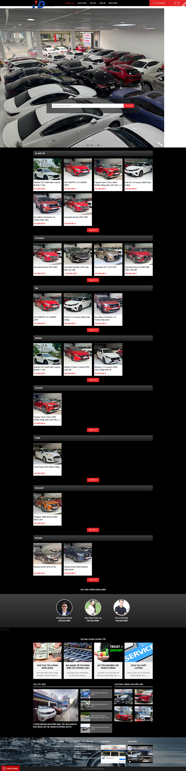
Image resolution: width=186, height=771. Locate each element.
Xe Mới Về (40, 153)
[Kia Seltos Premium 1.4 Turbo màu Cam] (47, 204)
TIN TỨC (93, 3)
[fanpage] (113, 754)
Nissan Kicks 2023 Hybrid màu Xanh (76, 568)
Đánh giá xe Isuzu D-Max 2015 (100, 728)
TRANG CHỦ (70, 3)
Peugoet (39, 488)
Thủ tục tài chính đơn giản (47, 666)
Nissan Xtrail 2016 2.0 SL (45, 566)
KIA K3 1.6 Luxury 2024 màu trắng (138, 183)
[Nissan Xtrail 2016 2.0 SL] (47, 553)
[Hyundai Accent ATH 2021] (78, 204)
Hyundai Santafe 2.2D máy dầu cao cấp (76, 268)
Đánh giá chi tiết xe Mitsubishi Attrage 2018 (99, 717)
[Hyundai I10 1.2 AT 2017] (108, 254)
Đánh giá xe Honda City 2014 (99, 694)
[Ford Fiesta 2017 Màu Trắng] (47, 454)
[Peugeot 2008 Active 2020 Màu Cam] (47, 504)
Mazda (38, 338)
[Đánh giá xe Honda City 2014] (85, 694)
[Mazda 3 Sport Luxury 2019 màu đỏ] (78, 354)
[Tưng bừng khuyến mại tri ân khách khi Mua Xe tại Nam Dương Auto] (55, 705)
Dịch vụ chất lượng (138, 666)
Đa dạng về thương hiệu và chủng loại (78, 666)
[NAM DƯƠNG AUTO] (40, 6)
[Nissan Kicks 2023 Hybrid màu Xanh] (78, 553)
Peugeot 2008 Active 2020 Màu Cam (45, 518)
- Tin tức (36, 752)
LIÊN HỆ (102, 3)
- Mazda (56, 755)
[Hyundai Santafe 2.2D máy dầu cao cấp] (78, 254)
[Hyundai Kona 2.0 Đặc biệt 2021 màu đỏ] (139, 254)
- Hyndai (56, 746)
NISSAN (38, 538)
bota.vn (101, 769)
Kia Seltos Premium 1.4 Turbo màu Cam (44, 218)
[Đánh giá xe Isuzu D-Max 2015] (85, 728)
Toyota (39, 388)
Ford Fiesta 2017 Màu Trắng (46, 467)
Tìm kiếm (129, 106)
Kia (36, 288)
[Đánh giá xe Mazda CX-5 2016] (85, 705)
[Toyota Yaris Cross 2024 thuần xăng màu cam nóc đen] (108, 169)
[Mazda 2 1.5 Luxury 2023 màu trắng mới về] (108, 354)
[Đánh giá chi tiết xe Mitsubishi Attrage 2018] (85, 717)
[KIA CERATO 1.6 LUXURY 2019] (78, 169)
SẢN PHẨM (113, 3)
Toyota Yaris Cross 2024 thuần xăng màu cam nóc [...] (108, 183)
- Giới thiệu (37, 746)
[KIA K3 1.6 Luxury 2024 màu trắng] (139, 169)
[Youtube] (140, 754)
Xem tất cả (93, 230)
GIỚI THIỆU (82, 3)
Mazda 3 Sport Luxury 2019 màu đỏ (76, 368)
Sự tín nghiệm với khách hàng (108, 666)
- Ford (55, 758)
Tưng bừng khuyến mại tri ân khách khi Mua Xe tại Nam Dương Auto (55, 725)
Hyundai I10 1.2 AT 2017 (106, 267)
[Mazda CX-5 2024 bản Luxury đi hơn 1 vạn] (47, 169)
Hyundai (39, 238)
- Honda (56, 761)
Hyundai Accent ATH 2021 (76, 217)
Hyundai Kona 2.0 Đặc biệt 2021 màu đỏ (137, 268)
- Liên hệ (36, 755)
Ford (37, 438)
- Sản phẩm (37, 749)
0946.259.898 (12, 768)
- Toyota (56, 752)
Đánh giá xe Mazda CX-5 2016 (100, 705)
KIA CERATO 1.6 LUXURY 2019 (75, 183)
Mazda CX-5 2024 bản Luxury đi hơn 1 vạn (47, 183)
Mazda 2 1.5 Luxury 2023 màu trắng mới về (106, 368)
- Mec (55, 749)
